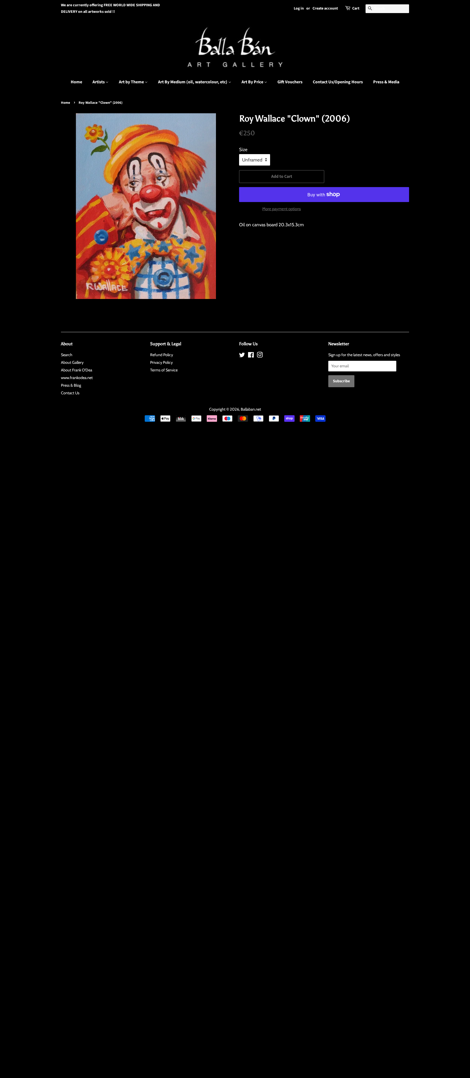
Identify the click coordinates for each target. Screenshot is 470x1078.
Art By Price (253, 82)
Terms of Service (164, 370)
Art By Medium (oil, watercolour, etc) (193, 82)
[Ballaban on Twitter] (242, 355)
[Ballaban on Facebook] (251, 355)
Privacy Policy (161, 362)
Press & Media (386, 82)
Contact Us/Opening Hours (338, 82)
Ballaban (248, 409)
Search (66, 354)
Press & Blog (71, 385)
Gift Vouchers (289, 82)
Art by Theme (132, 82)
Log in (299, 8)
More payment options (281, 208)
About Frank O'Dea (76, 370)
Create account (325, 8)
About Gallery (72, 362)
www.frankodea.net (77, 377)
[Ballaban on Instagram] (260, 355)
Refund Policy (161, 354)
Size (243, 149)
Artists (99, 82)
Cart (355, 8)
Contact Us (70, 392)
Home (76, 82)
